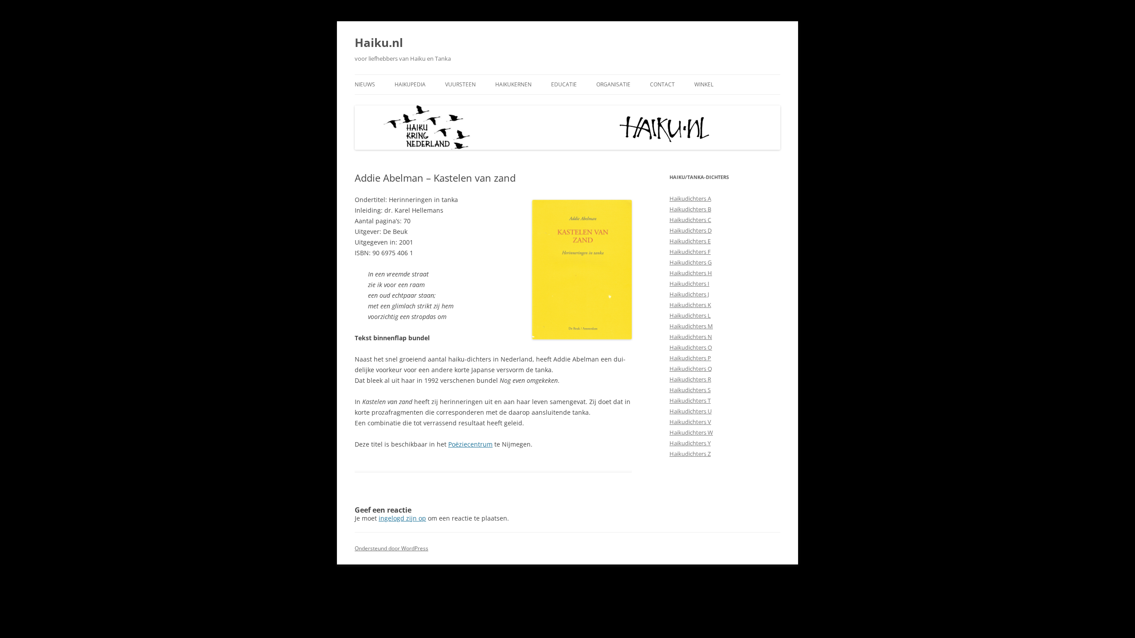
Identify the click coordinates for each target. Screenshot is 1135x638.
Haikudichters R (690, 379)
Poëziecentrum (470, 444)
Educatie (564, 84)
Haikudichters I (689, 284)
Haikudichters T (690, 401)
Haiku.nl (379, 43)
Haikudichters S (690, 390)
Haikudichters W (691, 432)
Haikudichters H (690, 273)
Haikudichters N (690, 337)
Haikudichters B (690, 209)
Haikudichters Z (690, 454)
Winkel (703, 84)
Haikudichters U (690, 411)
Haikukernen (513, 84)
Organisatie (613, 84)
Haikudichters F (690, 252)
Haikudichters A (690, 198)
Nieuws (365, 84)
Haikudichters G (690, 262)
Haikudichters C (690, 220)
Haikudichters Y (690, 443)
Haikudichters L (690, 315)
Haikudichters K (690, 305)
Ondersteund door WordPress (391, 548)
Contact (662, 84)
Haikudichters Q (690, 369)
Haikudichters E (690, 241)
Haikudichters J (689, 294)
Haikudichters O (690, 347)
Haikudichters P (690, 358)
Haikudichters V (690, 422)
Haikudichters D (690, 230)
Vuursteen (460, 84)
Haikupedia (410, 84)
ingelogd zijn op (402, 518)
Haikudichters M (691, 326)
